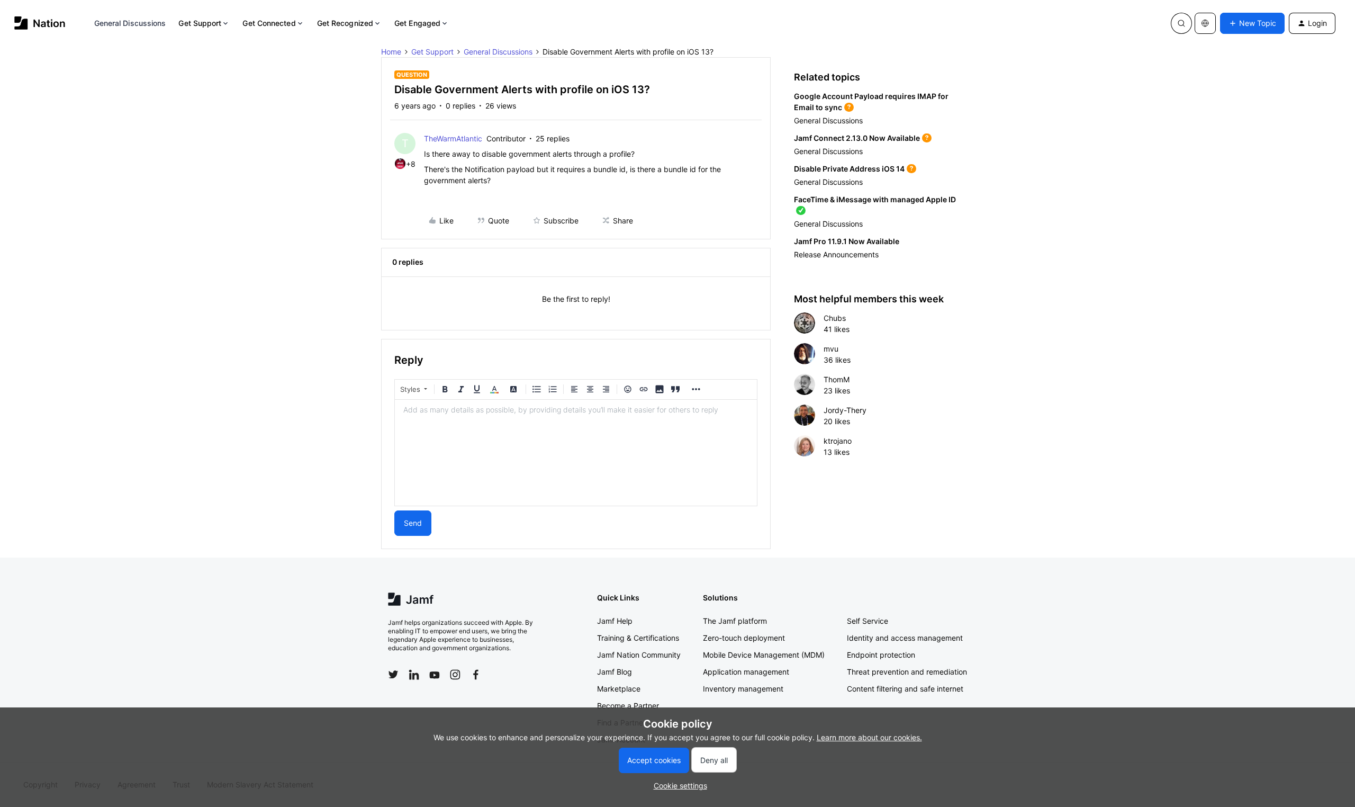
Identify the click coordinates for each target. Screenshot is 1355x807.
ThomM (837, 379)
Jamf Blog (614, 671)
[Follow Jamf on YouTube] (434, 674)
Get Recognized (345, 23)
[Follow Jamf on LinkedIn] (414, 674)
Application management (746, 671)
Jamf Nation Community (639, 654)
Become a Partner (628, 705)
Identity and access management (905, 637)
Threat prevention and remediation (907, 671)
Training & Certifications (638, 637)
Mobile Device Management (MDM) (764, 654)
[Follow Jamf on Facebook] (476, 674)
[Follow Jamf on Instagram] (455, 674)
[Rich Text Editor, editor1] (576, 453)
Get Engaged (417, 23)
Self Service (867, 620)
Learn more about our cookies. (869, 737)
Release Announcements (836, 254)
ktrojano (838, 440)
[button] (1252, 23)
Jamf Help (615, 620)
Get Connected (268, 23)
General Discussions (130, 23)
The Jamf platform (735, 620)
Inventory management (743, 688)
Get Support (199, 23)
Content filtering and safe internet (905, 688)
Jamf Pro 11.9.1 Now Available (846, 241)
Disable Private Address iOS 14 (849, 168)
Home (391, 51)
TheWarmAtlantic (453, 138)
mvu (831, 348)
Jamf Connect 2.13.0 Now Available (857, 137)
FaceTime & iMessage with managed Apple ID (875, 199)
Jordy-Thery (845, 410)
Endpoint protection (881, 654)
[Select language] (1205, 23)
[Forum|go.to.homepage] (40, 23)
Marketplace (618, 688)
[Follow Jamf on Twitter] (393, 674)
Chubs (835, 317)
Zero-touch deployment (744, 637)
